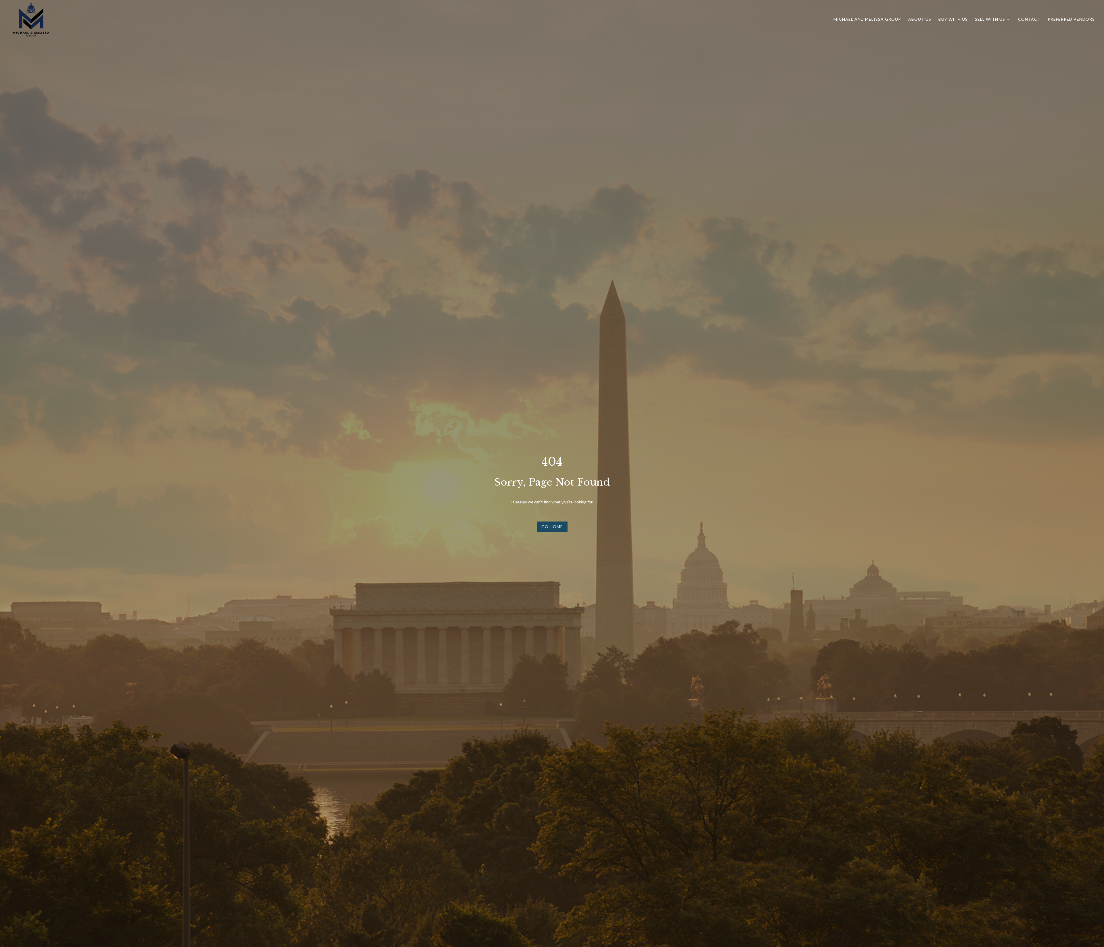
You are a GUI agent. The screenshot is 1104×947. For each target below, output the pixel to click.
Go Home (552, 526)
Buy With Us (953, 19)
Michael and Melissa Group (867, 19)
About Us (919, 19)
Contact (1029, 19)
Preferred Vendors (1071, 19)
